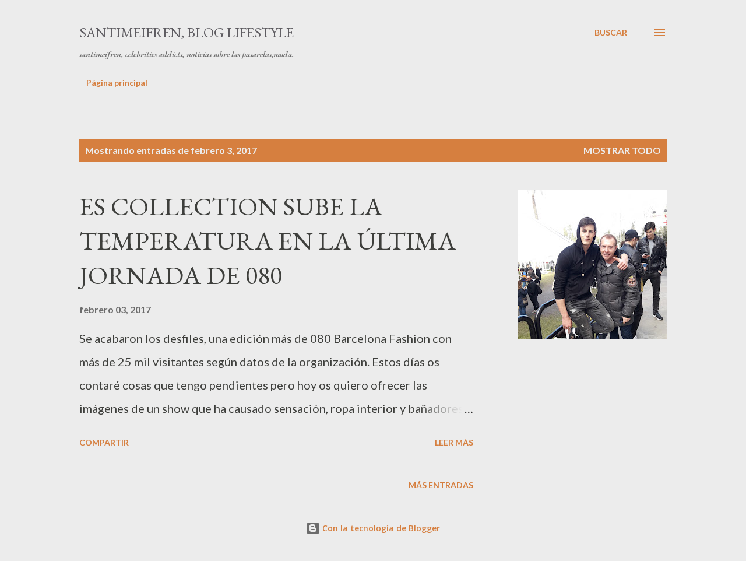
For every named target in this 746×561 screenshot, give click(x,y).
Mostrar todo (622, 150)
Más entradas (441, 485)
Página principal (116, 82)
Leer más (454, 442)
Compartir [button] (104, 442)
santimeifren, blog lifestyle (186, 32)
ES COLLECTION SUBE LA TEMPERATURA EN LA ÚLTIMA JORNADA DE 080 (267, 240)
